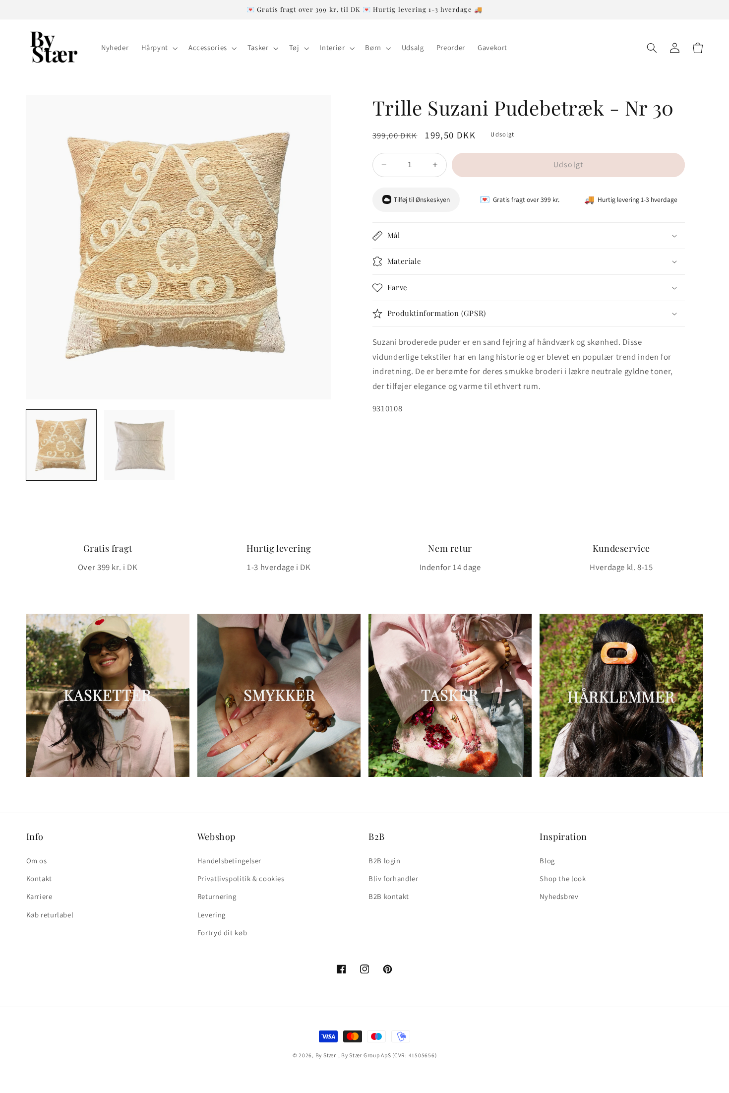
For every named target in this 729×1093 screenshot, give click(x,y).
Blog (547, 860)
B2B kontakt (388, 896)
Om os (36, 860)
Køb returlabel (50, 914)
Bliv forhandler (393, 878)
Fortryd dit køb (222, 932)
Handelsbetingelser (229, 860)
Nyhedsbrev (559, 896)
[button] (158, 48)
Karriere (39, 896)
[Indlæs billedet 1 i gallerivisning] (61, 445)
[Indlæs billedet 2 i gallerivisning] (139, 445)
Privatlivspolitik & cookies (241, 878)
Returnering (217, 896)
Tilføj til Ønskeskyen (422, 199)
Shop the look (563, 878)
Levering (211, 914)
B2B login (384, 860)
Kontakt (39, 878)
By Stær (325, 1055)
